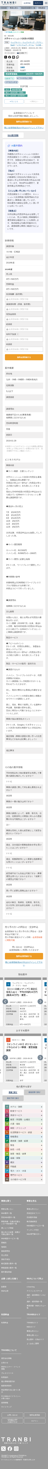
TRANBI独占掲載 (25, 78)
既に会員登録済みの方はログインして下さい (24, 128)
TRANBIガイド (32, 1323)
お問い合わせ (12, 1415)
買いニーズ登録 (7, 1228)
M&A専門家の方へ (34, 1234)
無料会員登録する (24, 122)
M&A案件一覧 (6, 1213)
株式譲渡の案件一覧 (9, 1263)
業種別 (3, 1243)
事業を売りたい (33, 1209)
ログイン (38, 3)
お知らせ (4, 1363)
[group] (22, 1001)
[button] (40, 1001)
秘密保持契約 (6, 1386)
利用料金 (4, 1323)
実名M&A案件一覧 (8, 1217)
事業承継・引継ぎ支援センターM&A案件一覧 (10, 1223)
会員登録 (27, 3)
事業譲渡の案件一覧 (9, 1268)
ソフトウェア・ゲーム (25, 45)
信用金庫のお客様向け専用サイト (12, 1421)
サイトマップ (6, 1407)
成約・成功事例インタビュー (36, 1296)
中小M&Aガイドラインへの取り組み (10, 1397)
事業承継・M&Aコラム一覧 (36, 1307)
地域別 (3, 1247)
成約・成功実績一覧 (34, 1301)
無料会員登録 (35, 1415)
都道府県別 (5, 1251)
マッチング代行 (33, 1230)
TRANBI (3, 8)
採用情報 (4, 1403)
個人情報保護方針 (8, 1381)
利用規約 (4, 1377)
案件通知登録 (6, 1272)
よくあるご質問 (33, 1344)
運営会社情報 (6, 1358)
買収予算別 (5, 1259)
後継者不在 (9, 78)
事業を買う (14, 8)
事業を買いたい (7, 1209)
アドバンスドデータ (34, 1291)
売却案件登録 (32, 1217)
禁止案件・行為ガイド (35, 1339)
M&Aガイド (31, 1327)
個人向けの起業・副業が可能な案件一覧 (10, 1233)
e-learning (31, 1287)
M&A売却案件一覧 (28, 8)
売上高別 (4, 1255)
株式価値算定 (32, 1221)
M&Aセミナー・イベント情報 (10, 1368)
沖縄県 (22, 67)
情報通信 (41, 8)
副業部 (3, 1287)
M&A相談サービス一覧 (10, 1238)
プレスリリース (7, 1373)
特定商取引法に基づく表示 (10, 1391)
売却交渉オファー (33, 1213)
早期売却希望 (12, 82)
